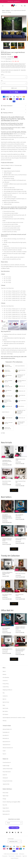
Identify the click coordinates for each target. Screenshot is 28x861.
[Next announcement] (25, 1)
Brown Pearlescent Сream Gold (20, 482)
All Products (5, 714)
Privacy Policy (6, 683)
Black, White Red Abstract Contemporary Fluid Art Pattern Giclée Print (20, 650)
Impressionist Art (6, 744)
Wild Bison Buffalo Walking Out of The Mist (21, 539)
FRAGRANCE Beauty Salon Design (20, 460)
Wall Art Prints (6, 702)
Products (8, 10)
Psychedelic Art (6, 732)
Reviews (4, 674)
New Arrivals (5, 708)
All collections (6, 677)
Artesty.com (9, 853)
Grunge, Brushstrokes (7, 780)
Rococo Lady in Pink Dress (20, 573)
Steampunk (5, 777)
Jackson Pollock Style (7, 768)
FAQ (3, 692)
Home (3, 10)
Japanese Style (6, 784)
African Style (5, 792)
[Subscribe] (20, 822)
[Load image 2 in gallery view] (14, 45)
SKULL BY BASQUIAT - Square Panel (20, 515)
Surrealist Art (6, 735)
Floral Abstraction (7, 771)
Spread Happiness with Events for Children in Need (14, 717)
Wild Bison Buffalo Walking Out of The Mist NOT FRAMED (7, 573)
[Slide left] (1, 45)
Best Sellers (5, 711)
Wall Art (4, 699)
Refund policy (21, 853)
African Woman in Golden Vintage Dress (7, 595)
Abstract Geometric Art (8, 747)
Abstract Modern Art (7, 729)
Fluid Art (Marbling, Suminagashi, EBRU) (11, 801)
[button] (2, 5)
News (4, 705)
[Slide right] (26, 45)
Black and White (6, 811)
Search (4, 671)
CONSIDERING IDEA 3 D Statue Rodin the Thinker (7, 461)
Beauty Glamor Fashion (6, 481)
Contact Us (5, 680)
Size (2, 80)
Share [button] (3, 432)
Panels (2, 74)
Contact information (14, 858)
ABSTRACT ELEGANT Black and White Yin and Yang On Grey (7, 539)
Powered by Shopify (14, 853)
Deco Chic (5, 804)
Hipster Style (5, 795)
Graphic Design (6, 765)
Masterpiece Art (6, 814)
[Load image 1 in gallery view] (6, 45)
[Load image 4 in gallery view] (21, 45)
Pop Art (4, 753)
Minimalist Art (6, 738)
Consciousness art (7, 762)
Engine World (6, 808)
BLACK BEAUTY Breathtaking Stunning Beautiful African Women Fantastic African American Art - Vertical (7, 517)
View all (14, 490)
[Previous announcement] (2, 1)
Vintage (4, 798)
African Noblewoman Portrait (19, 595)
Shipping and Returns (7, 689)
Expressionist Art (6, 741)
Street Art (5, 774)
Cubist (4, 750)
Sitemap (4, 720)
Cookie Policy (6, 686)
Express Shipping (8, 58)
